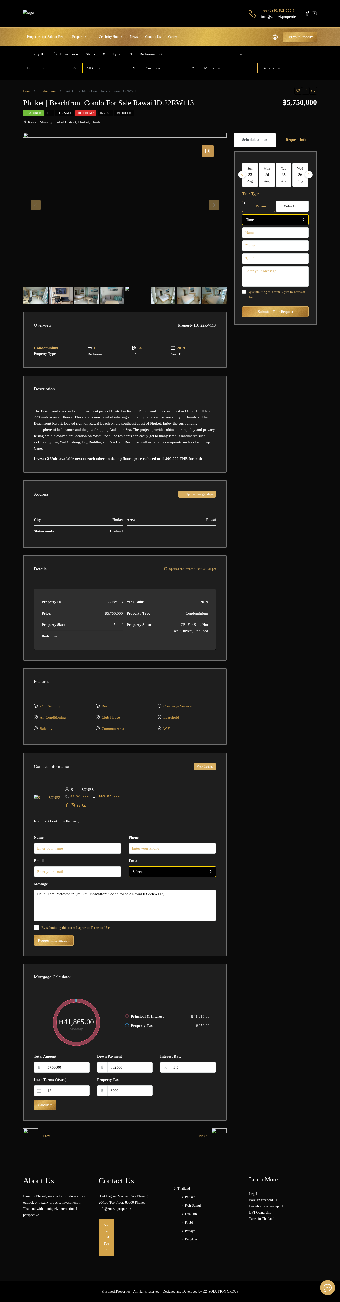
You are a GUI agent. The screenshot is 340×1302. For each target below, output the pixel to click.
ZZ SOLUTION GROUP (221, 1291)
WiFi (166, 729)
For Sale (64, 113)
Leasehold (171, 717)
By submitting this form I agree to (75, 928)
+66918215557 (109, 796)
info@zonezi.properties (279, 17)
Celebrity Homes (110, 37)
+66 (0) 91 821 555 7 (278, 10)
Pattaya (190, 1231)
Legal (253, 1194)
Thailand (183, 1188)
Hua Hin (191, 1214)
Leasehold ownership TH (266, 1206)
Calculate (45, 1105)
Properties (79, 37)
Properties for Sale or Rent (46, 37)
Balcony (46, 729)
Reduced (124, 113)
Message (41, 884)
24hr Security (50, 706)
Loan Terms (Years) (50, 1080)
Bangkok (191, 1239)
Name (39, 837)
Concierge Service (177, 706)
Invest (105, 113)
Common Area (113, 729)
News (134, 37)
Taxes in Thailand (261, 1219)
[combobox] (95, 54)
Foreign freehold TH (264, 1200)
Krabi (189, 1222)
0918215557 (80, 796)
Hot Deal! (86, 113)
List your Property (300, 37)
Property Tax (108, 1080)
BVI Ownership (260, 1212)
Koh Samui (193, 1205)
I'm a (133, 861)
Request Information (54, 940)
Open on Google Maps (199, 494)
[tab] (208, 151)
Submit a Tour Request (275, 312)
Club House (111, 717)
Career (172, 37)
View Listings (205, 766)
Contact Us (153, 37)
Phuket (190, 1197)
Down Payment (109, 1056)
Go (241, 54)
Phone (134, 837)
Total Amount (45, 1056)
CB (49, 113)
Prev (46, 1136)
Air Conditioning (53, 717)
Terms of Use (100, 928)
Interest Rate (170, 1056)
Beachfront (110, 706)
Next (203, 1136)
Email (39, 861)
